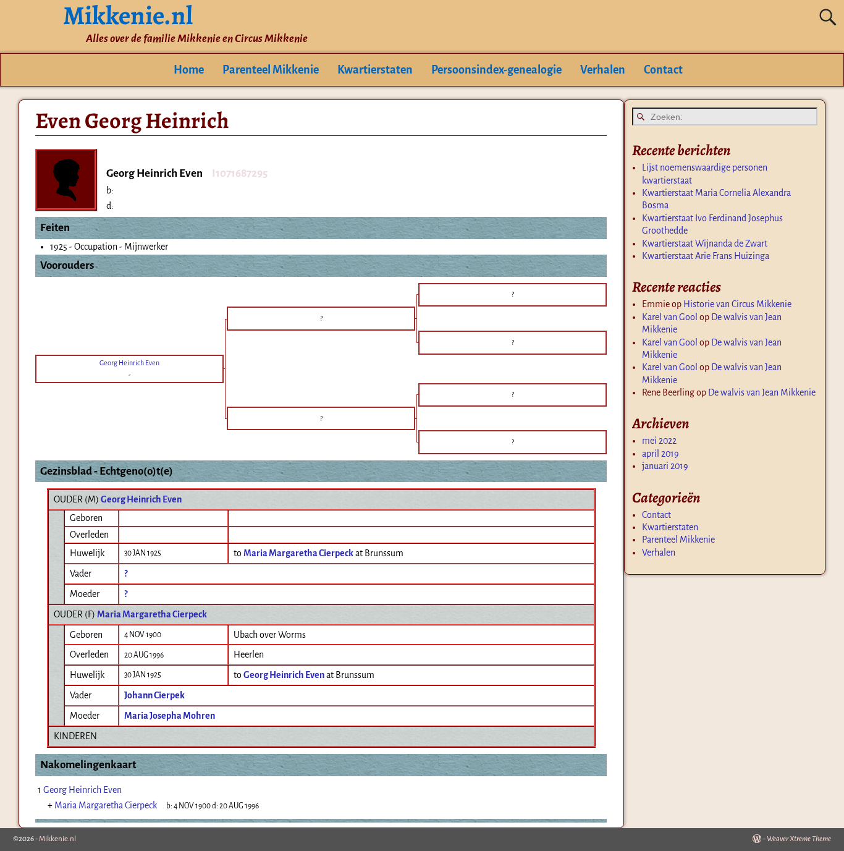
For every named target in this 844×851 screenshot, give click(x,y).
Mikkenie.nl (57, 839)
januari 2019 (665, 466)
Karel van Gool (670, 317)
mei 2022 (659, 441)
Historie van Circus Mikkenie (737, 304)
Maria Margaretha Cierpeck (152, 614)
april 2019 (660, 454)
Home (189, 70)
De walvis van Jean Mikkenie (762, 392)
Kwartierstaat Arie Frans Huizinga (705, 256)
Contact (663, 70)
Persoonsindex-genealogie (496, 70)
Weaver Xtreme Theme (799, 839)
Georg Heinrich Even (141, 499)
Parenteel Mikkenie (270, 70)
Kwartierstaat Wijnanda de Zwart (704, 243)
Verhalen (602, 70)
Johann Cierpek (154, 695)
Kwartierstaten (375, 70)
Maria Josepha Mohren (169, 716)
